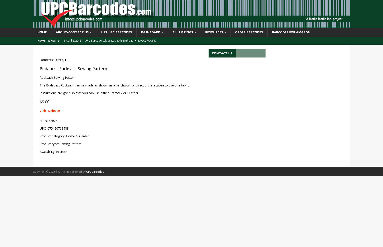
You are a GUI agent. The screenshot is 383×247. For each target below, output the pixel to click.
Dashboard (150, 32)
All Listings (182, 32)
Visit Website (50, 111)
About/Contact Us (72, 32)
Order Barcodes (249, 32)
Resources (214, 32)
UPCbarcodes (95, 172)
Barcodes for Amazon (291, 32)
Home (42, 32)
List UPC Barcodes (116, 32)
